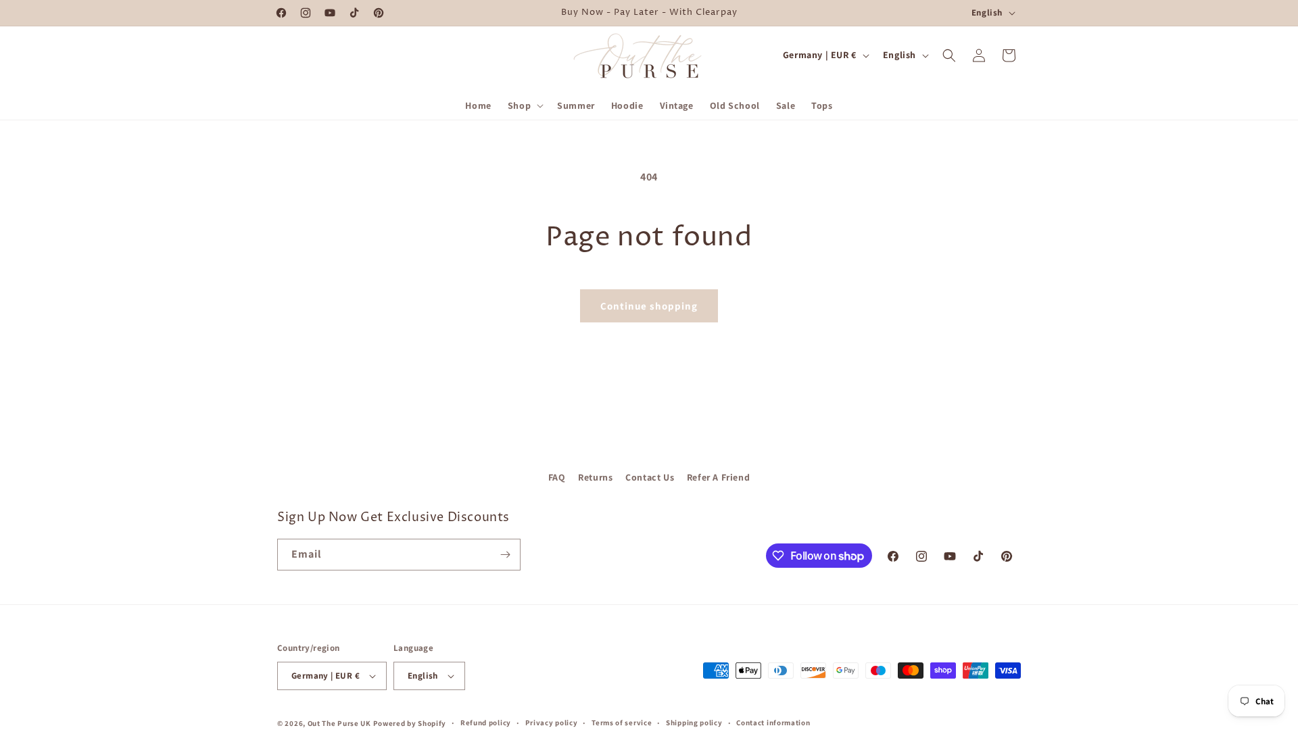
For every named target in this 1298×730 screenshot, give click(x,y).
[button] (524, 105)
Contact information (773, 722)
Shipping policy (694, 722)
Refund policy (485, 722)
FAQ (557, 477)
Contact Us (649, 477)
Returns (595, 477)
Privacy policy (551, 722)
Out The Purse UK (339, 723)
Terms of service (622, 722)
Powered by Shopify (410, 723)
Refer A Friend (718, 477)
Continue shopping (649, 305)
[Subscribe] (505, 554)
